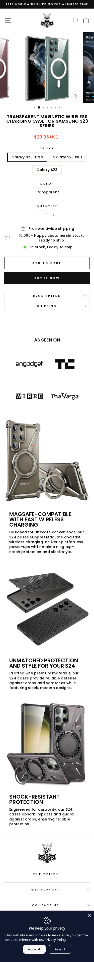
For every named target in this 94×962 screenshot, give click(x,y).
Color (47, 184)
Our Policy (45, 874)
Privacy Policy (55, 939)
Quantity (47, 206)
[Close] (89, 915)
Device (47, 148)
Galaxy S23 (46, 169)
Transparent (47, 192)
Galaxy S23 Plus (67, 157)
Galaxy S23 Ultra (27, 157)
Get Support (45, 889)
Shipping (47, 306)
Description (47, 296)
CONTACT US (45, 905)
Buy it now (47, 278)
